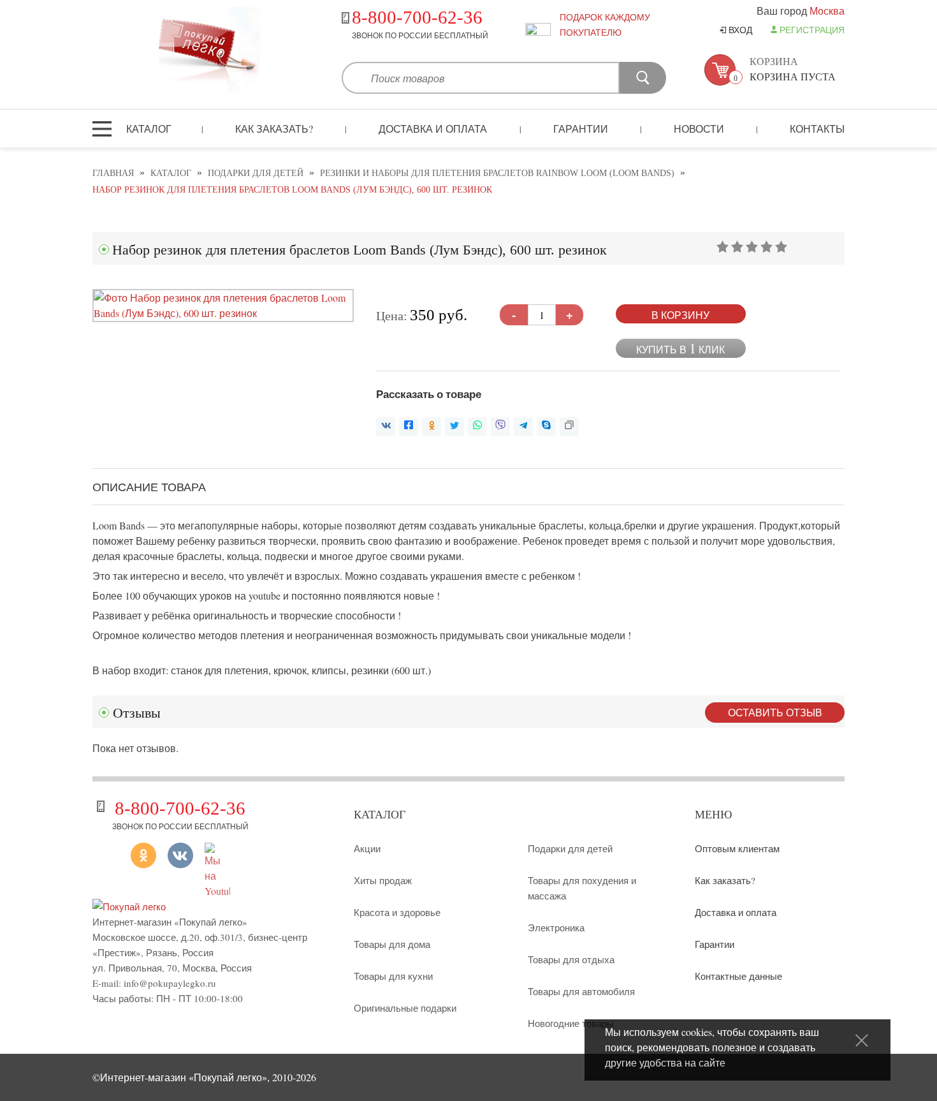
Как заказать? (274, 128)
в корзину (680, 314)
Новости (699, 128)
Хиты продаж (383, 880)
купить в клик (680, 348)
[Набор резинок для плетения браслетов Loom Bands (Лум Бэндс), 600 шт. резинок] (223, 313)
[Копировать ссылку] (569, 426)
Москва (827, 10)
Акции (367, 848)
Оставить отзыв (775, 712)
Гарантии (580, 128)
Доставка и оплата (433, 128)
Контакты (817, 128)
